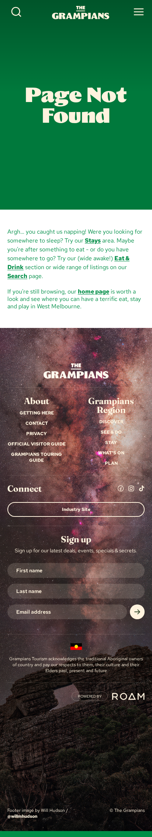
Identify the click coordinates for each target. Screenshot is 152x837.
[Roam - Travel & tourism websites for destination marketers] (128, 696)
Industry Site (76, 509)
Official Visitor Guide (37, 444)
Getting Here (37, 413)
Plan (111, 463)
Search (17, 276)
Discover (111, 422)
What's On (111, 453)
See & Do (111, 432)
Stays (93, 240)
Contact (36, 423)
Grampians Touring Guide (36, 457)
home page (93, 291)
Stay (111, 442)
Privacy (36, 434)
